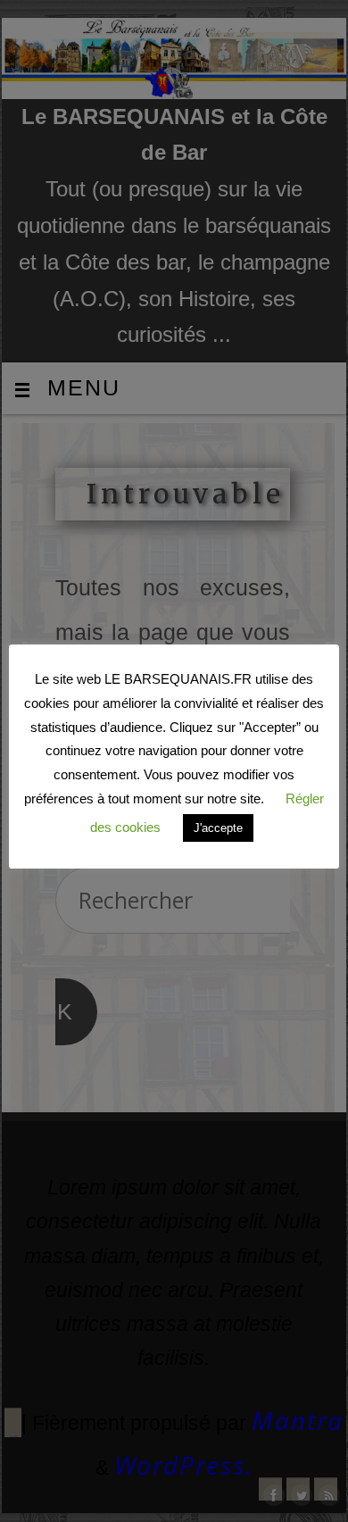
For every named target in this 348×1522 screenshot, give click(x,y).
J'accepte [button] (218, 828)
